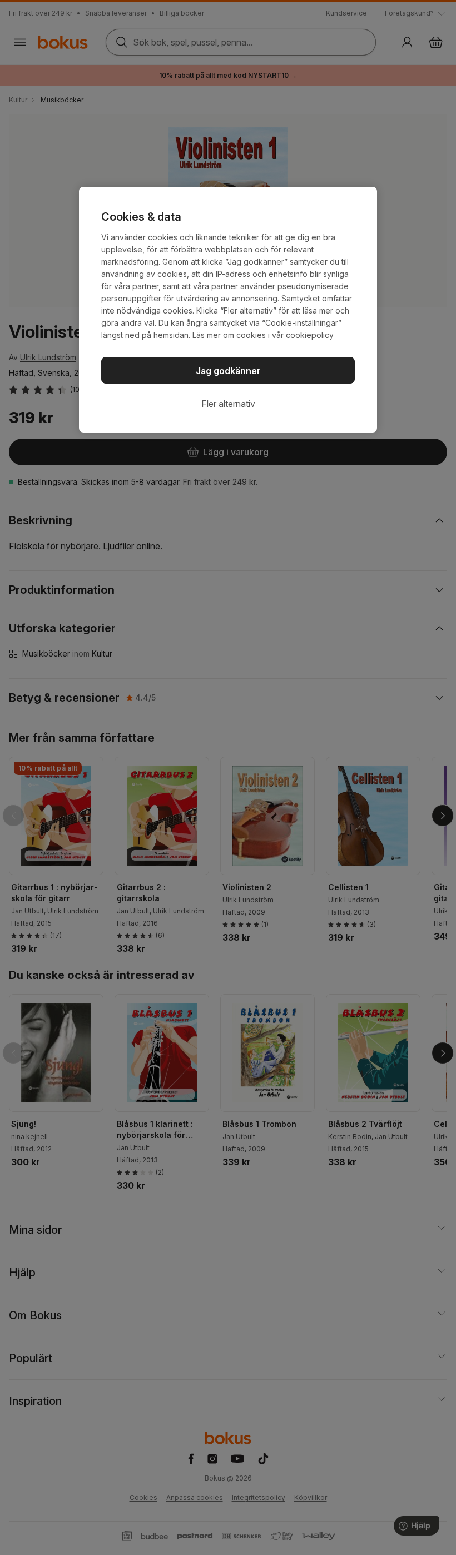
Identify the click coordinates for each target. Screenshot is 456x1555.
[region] (228, 310)
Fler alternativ (228, 403)
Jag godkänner (228, 370)
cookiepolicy (310, 335)
